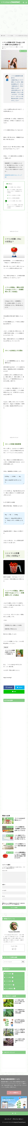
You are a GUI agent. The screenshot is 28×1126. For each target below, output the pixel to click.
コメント (4, 870)
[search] (23, 961)
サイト (3, 896)
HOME (3, 35)
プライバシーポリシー (18, 1119)
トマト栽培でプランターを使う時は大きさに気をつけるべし (20, 837)
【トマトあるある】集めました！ (20, 819)
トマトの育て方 (9, 984)
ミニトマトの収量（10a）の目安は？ (13, 201)
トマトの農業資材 (10, 988)
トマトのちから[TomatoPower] (10, 2)
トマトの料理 (9, 977)
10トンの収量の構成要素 (13, 198)
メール (4, 890)
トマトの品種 (9, 973)
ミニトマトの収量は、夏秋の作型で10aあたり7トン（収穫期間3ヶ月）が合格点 (15, 206)
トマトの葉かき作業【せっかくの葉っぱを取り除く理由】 (20, 1001)
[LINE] (14, 692)
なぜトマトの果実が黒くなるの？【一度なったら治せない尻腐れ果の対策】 (20, 1032)
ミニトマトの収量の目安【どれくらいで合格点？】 (10, 652)
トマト (4, 48)
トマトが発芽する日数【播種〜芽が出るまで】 (20, 1040)
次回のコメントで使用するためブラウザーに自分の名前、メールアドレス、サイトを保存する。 (13, 904)
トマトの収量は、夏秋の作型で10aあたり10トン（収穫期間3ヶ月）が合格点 (15, 191)
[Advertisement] (14, 19)
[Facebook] (8, 687)
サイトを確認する (14, 1092)
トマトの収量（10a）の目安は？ (13, 187)
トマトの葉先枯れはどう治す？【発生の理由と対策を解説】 (20, 1011)
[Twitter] (20, 687)
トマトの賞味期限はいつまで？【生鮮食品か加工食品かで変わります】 (20, 855)
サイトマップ (8, 1119)
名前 (3, 884)
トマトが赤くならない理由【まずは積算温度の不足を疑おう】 (20, 1021)
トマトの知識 (10, 35)
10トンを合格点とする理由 (13, 195)
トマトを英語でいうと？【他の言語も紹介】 (20, 845)
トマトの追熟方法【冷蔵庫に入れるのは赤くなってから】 (20, 828)
